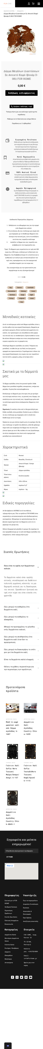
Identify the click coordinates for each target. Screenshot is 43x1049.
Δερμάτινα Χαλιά (11, 719)
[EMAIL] (21, 851)
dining (23, 291)
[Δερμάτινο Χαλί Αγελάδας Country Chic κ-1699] (30, 708)
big (11, 288)
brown (19, 288)
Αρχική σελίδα (9, 11)
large (22, 295)
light (31, 295)
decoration (11, 291)
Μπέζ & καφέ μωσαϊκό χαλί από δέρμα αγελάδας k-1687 (12, 728)
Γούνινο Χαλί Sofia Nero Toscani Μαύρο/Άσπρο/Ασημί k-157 (12, 771)
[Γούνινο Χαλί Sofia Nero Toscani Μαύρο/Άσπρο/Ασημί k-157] (12, 751)
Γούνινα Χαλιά (10, 762)
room (32, 298)
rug (21, 302)
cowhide (31, 288)
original (21, 298)
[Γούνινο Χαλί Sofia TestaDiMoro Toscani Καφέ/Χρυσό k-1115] (30, 751)
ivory (33, 291)
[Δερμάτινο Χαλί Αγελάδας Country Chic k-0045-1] (12, 798)
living (11, 298)
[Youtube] (30, 977)
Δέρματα (20, 11)
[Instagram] (17, 977)
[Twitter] (21, 977)
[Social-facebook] (12, 977)
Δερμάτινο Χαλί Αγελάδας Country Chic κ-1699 (30, 728)
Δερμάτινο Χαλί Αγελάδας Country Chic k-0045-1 (12, 818)
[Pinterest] (26, 977)
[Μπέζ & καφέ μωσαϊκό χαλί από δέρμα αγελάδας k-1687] (12, 708)
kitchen (12, 295)
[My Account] (29, 3)
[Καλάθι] (33, 3)
